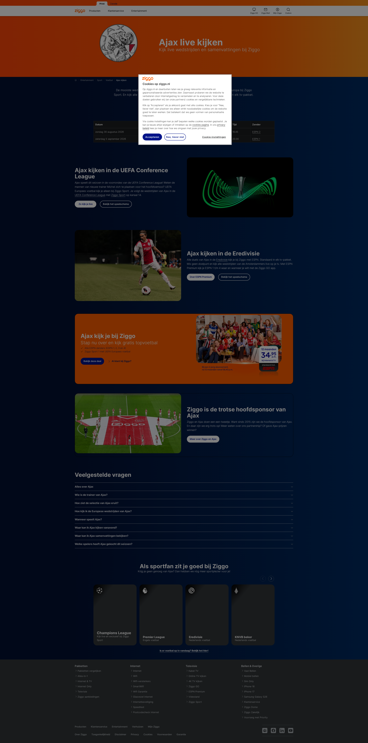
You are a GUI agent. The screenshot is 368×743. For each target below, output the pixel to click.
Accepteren (152, 137)
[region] (185, 109)
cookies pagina (200, 124)
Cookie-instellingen (214, 137)
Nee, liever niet (175, 137)
